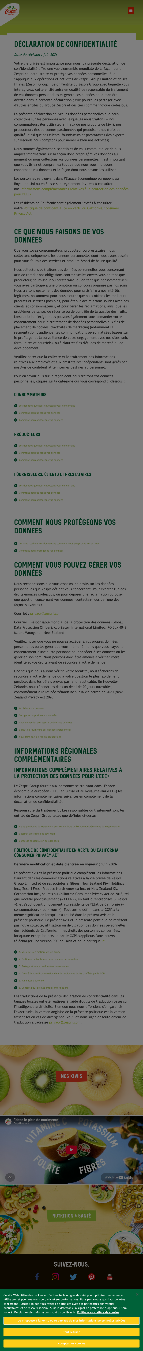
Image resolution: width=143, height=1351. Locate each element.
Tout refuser (71, 1332)
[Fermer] (137, 1294)
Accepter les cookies (71, 1343)
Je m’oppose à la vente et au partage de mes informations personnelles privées (71, 1320)
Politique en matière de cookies (98, 1312)
